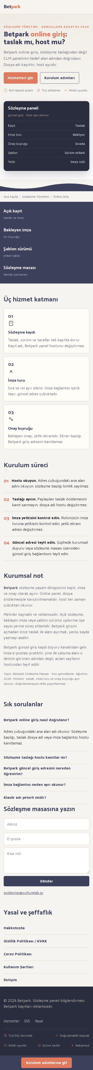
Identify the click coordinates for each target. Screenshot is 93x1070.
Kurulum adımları (59, 78)
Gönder (46, 881)
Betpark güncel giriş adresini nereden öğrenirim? (37, 771)
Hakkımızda (14, 928)
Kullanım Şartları (19, 967)
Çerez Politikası (18, 954)
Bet (12, 7)
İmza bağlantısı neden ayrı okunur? (35, 784)
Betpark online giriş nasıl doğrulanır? (36, 720)
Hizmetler (12, 1021)
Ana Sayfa (11, 196)
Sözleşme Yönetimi (35, 196)
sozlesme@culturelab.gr (23, 893)
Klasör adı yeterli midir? (25, 797)
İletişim (10, 980)
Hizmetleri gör (20, 78)
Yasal (39, 1021)
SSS (27, 1021)
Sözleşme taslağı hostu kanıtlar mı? (35, 757)
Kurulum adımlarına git (46, 1063)
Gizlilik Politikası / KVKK (25, 941)
